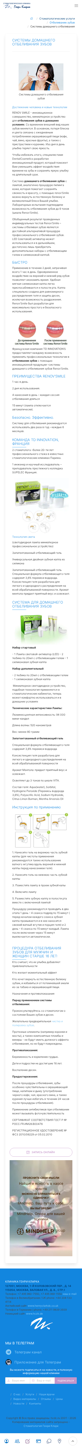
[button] (76, 5)
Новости (18, 1403)
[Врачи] (17, 1441)
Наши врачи (46, 1394)
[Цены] (38, 1441)
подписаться (66, 1380)
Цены (59, 1399)
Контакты (35, 1403)
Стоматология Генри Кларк (41, 1426)
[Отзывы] (49, 1441)
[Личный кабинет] (6, 1441)
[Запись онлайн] (28, 1441)
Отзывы (46, 1399)
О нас (17, 1394)
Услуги (29, 1394)
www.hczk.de (34, 1313)
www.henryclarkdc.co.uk (43, 1305)
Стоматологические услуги (57, 18)
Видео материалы (24, 1399)
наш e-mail (70, 1293)
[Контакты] (59, 1441)
